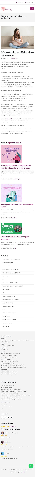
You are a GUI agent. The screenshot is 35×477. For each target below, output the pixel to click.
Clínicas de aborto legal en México (9, 371)
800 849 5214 (11, 345)
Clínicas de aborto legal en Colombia (10, 375)
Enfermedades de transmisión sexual (13, 286)
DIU (3, 279)
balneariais (22, 472)
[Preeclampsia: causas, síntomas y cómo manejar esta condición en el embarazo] (11, 154)
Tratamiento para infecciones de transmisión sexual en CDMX (16, 395)
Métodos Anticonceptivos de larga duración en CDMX (13, 391)
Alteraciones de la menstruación (11, 259)
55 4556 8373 (30, 2)
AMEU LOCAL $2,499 (8, 262)
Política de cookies (5, 409)
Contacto (5, 276)
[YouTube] (11, 417)
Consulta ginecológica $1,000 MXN (12, 273)
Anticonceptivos (7, 266)
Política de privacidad (6, 407)
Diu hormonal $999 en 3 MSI (10, 283)
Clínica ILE (9, 119)
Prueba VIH (6, 326)
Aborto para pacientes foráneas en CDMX (10, 389)
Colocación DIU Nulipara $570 (10, 269)
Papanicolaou (6, 316)
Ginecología (6, 289)
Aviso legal (3, 405)
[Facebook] (2, 417)
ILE (3, 293)
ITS (3, 309)
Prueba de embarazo (8, 323)
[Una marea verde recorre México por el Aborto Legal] (11, 228)
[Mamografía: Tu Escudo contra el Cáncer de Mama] (11, 193)
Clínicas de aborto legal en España (9, 373)
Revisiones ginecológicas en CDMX (9, 393)
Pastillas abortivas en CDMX (7, 385)
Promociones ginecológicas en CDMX (10, 397)
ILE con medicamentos (9, 296)
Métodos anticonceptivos (9, 313)
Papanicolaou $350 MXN (9, 319)
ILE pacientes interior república (11, 299)
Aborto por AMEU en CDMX (7, 387)
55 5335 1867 (21, 2)
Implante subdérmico (8, 306)
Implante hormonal (8, 303)
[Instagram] (5, 417)
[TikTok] (8, 417)
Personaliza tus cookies (6, 411)
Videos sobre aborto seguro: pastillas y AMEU (11, 399)
